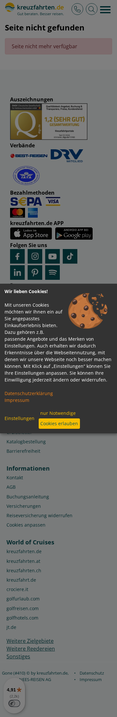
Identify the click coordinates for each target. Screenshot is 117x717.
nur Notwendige (58, 413)
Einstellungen (19, 418)
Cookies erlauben (59, 423)
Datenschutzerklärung (29, 393)
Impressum (17, 400)
